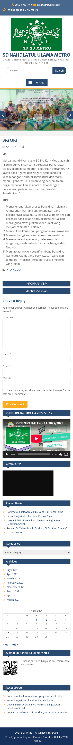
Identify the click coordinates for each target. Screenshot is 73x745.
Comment (9, 317)
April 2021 (12, 595)
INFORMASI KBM (36, 283)
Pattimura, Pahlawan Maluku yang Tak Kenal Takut (35, 511)
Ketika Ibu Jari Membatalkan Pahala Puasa (30, 516)
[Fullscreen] (66, 454)
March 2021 (13, 599)
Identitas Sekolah (36, 291)
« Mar (6, 644)
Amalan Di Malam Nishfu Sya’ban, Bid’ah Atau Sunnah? (37, 528)
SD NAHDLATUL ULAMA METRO (36, 55)
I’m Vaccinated (15, 532)
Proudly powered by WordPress (22, 737)
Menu (40, 83)
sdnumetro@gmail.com (48, 5)
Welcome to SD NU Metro (23, 9)
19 (7, 632)
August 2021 (14, 591)
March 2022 (13, 578)
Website (7, 378)
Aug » (15, 644)
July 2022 (12, 570)
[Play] (7, 454)
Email (7, 366)
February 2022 (15, 582)
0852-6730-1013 (23, 5)
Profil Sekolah (13, 270)
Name (7, 354)
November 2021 (16, 587)
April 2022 (12, 574)
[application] (36, 438)
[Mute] (60, 454)
